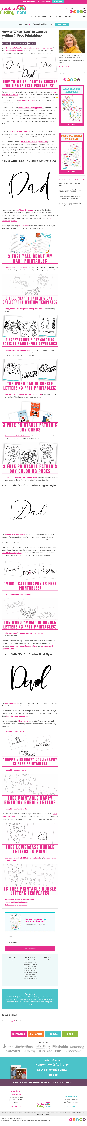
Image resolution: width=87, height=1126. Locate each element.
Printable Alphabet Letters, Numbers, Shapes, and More (30, 970)
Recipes (53, 1033)
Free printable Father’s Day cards (17, 436)
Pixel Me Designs (45, 1120)
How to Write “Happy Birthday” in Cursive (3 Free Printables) (70, 204)
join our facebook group (62, 1082)
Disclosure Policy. (36, 38)
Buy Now (72, 125)
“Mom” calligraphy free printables (18, 594)
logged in (13, 1021)
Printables (18, 1033)
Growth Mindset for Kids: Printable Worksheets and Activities (70, 191)
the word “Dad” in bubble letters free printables (23, 394)
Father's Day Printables (30, 960)
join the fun (16, 1106)
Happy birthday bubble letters (16, 809)
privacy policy (9, 1118)
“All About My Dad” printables (16, 267)
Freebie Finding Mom (13, 10)
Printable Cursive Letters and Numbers (30, 973)
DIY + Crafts (35, 1033)
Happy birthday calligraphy (15, 770)
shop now (71, 1106)
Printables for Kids (32, 980)
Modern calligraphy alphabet (16, 902)
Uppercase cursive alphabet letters (23, 646)
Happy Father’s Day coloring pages (18, 350)
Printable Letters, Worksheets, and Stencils (12, 1112)
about (3, 1118)
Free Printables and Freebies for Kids (30, 964)
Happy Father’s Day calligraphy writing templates (23, 309)
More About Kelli (64, 67)
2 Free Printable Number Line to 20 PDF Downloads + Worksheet (70, 197)
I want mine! (58, 2)
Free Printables (28, 962)
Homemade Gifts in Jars (52, 1064)
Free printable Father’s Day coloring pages (21, 477)
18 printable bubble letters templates (19, 899)
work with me (18, 1118)
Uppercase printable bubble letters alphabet (22, 858)
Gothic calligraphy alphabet (16, 905)
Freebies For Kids (31, 966)
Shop (70, 1033)
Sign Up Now (62, 24)
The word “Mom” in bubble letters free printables (24, 633)
